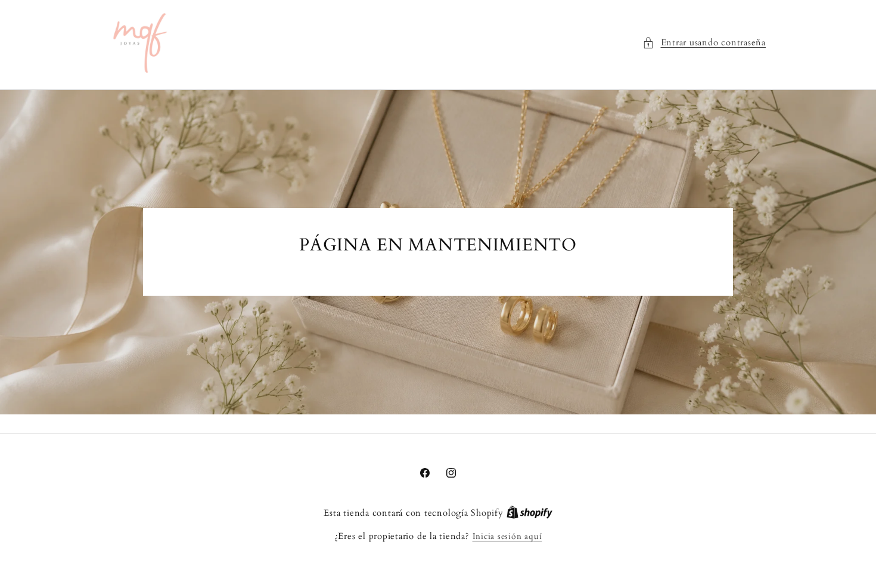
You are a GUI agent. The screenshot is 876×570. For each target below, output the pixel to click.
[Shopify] (529, 513)
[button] (704, 43)
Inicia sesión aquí (507, 536)
